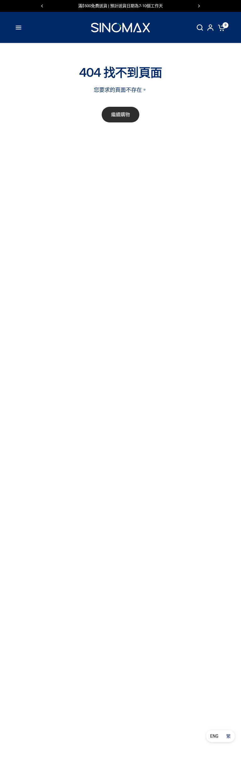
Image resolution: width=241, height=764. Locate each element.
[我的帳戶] (210, 27)
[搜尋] (200, 27)
